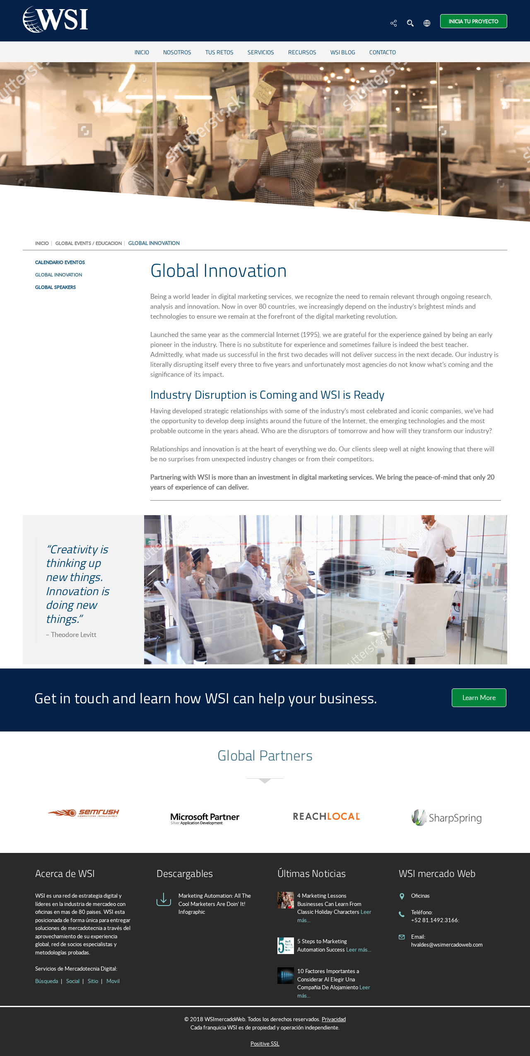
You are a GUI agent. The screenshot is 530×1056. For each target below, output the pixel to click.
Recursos (302, 52)
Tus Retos (219, 52)
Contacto (382, 52)
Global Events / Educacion (88, 243)
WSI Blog (342, 52)
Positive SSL (265, 1043)
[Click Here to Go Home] (55, 20)
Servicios (261, 52)
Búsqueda (46, 981)
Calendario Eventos (60, 262)
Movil (113, 981)
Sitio (93, 981)
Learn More (479, 697)
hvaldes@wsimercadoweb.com (447, 944)
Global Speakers (55, 287)
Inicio (142, 52)
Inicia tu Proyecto (474, 21)
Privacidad (334, 1019)
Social (73, 981)
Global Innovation (58, 274)
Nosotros (177, 52)
